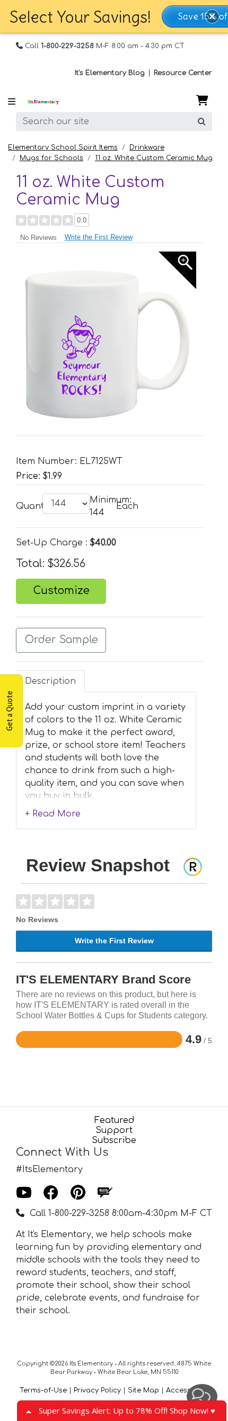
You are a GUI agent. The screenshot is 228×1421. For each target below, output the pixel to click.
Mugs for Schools (51, 158)
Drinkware (146, 147)
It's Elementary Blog (110, 73)
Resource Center (183, 73)
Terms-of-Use (43, 1390)
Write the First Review (99, 237)
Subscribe (114, 1140)
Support (114, 1130)
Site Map (143, 1390)
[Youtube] (24, 1192)
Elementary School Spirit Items (63, 147)
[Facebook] (51, 1192)
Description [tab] (50, 681)
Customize (61, 591)
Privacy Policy (97, 1390)
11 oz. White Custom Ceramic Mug (154, 158)
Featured (114, 1120)
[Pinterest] (78, 1192)
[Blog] (105, 1192)
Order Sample (61, 640)
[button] (212, 16)
